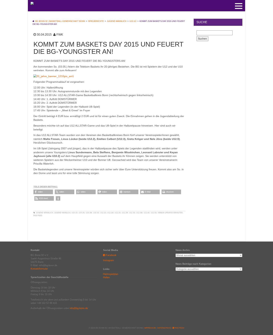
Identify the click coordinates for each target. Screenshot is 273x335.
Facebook (110, 255)
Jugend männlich (44, 213)
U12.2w (125, 213)
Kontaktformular (39, 268)
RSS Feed (37, 215)
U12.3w (139, 213)
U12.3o (132, 213)
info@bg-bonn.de (79, 308)
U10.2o (82, 213)
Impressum (150, 328)
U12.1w (110, 213)
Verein (161, 213)
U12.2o (118, 213)
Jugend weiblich (62, 213)
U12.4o (147, 213)
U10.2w (89, 213)
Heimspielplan (110, 274)
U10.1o (75, 213)
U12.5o (154, 213)
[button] (43, 192)
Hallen (106, 277)
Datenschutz (164, 328)
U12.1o (103, 213)
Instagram (108, 260)
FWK (59, 34)
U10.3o (96, 213)
